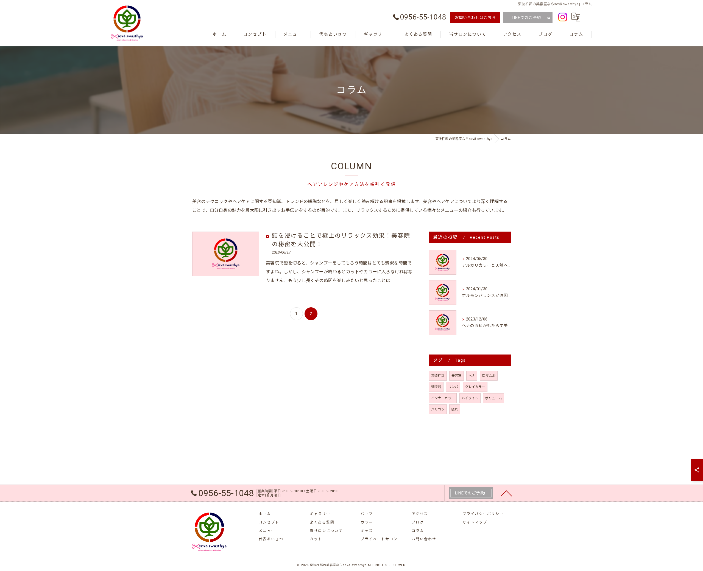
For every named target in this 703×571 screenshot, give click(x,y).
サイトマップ (474, 522)
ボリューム (493, 398)
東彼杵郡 (438, 376)
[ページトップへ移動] (506, 493)
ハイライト (470, 398)
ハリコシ (438, 409)
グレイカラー (475, 387)
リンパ (453, 387)
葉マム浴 (488, 376)
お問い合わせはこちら (475, 17)
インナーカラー (442, 398)
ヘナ (471, 376)
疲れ (454, 409)
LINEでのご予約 (526, 17)
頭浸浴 (436, 387)
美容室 (456, 376)
